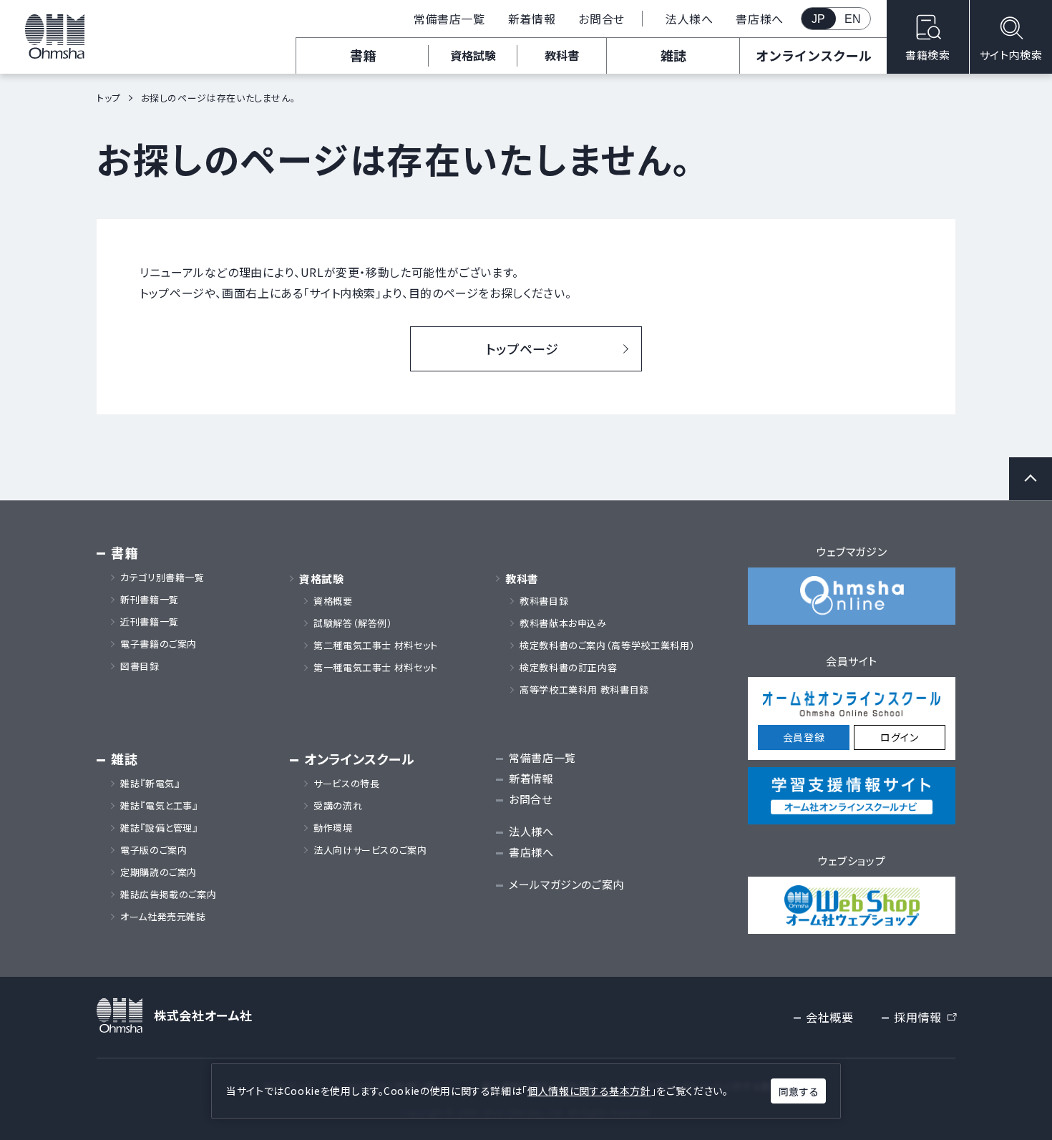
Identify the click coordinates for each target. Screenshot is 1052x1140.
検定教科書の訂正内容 (568, 667)
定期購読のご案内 (158, 872)
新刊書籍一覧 (149, 599)
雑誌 (673, 55)
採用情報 (924, 1018)
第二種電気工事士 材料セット (375, 645)
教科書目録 (544, 601)
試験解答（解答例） (353, 623)
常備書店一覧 (449, 18)
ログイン (899, 737)
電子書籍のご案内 (158, 644)
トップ (109, 97)
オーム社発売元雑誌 (163, 916)
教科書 (562, 55)
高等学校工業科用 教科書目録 (584, 689)
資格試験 (473, 55)
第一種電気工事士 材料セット (375, 667)
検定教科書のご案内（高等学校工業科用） (607, 645)
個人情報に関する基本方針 (589, 1090)
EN (853, 19)
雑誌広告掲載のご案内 (173, 894)
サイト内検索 (1011, 54)
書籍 (363, 55)
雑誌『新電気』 (150, 783)
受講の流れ (337, 805)
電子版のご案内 (153, 850)
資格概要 (333, 601)
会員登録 (804, 737)
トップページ (522, 348)
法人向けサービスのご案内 (370, 850)
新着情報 (532, 18)
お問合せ (601, 18)
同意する (799, 1091)
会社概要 (830, 1016)
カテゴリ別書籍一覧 (162, 577)
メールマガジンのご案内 (566, 884)
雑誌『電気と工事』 (159, 805)
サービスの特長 (346, 783)
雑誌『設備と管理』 (159, 828)
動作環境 (333, 828)
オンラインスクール (814, 55)
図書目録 (140, 666)
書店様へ (760, 18)
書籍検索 (927, 54)
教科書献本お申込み (563, 623)
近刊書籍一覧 (149, 621)
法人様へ (689, 18)
